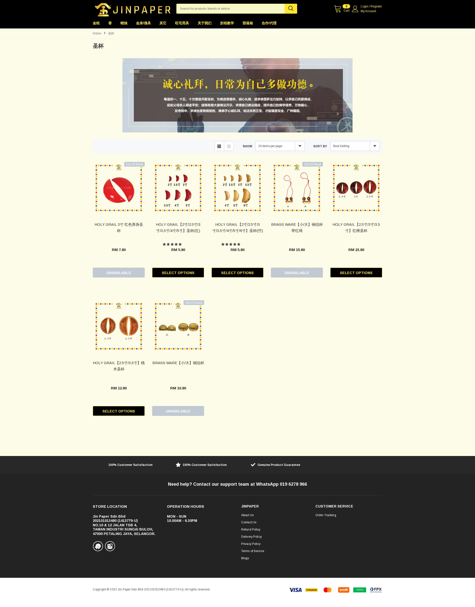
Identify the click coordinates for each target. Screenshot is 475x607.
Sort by (320, 146)
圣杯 (111, 33)
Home (97, 33)
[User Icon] (355, 9)
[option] (126, 465)
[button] (172, 244)
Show (247, 146)
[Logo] (132, 8)
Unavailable (118, 273)
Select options (178, 273)
